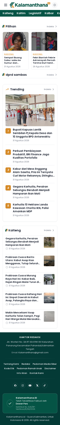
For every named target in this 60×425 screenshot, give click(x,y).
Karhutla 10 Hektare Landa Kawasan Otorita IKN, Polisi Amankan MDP (31, 208)
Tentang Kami (11, 364)
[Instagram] (22, 385)
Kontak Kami (37, 373)
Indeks (50, 26)
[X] (37, 385)
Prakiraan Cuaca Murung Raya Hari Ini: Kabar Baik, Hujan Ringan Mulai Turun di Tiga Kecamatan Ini (22, 280)
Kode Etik (9, 368)
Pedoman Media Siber (45, 364)
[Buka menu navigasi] (6, 5)
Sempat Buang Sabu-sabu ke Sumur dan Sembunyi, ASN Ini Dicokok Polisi (14, 63)
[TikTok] (44, 385)
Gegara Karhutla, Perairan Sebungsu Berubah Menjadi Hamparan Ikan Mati (31, 190)
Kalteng (8, 13)
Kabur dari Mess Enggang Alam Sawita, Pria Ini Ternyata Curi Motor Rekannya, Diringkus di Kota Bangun (33, 174)
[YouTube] (30, 385)
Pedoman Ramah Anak (29, 368)
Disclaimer (50, 368)
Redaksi (26, 364)
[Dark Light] (54, 5)
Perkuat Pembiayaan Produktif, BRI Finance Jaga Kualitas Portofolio (31, 154)
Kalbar (49, 13)
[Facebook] (15, 385)
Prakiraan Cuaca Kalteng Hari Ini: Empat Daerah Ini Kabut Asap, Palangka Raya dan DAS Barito (24, 298)
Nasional (9, 54)
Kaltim (21, 13)
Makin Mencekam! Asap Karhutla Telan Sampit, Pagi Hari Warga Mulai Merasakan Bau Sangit (23, 317)
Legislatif (35, 13)
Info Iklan (22, 373)
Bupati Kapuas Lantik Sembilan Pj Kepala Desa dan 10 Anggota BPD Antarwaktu (32, 133)
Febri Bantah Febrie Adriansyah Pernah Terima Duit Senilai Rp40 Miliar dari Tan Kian (44, 63)
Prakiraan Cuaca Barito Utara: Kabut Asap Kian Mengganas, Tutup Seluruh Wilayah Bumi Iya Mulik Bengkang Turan (22, 263)
